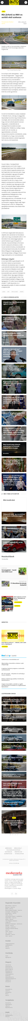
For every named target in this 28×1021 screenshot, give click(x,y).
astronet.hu (8, 965)
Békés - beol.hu (9, 908)
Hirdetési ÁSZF (18, 851)
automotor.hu (8, 966)
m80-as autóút (15, 291)
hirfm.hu (7, 1016)
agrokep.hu (8, 957)
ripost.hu (7, 990)
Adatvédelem (8, 851)
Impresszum (8, 848)
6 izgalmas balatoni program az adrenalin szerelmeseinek (13, 669)
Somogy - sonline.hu (10, 927)
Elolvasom (4, 646)
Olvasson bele (18, 602)
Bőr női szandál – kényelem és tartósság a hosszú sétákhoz (13, 674)
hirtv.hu (7, 946)
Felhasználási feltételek (13, 850)
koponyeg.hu (8, 1004)
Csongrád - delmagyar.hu (11, 911)
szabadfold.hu (8, 945)
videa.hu (7, 1006)
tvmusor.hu (8, 981)
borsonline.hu (8, 989)
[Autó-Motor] (14, 2)
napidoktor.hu (8, 972)
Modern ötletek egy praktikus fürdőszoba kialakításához (13, 679)
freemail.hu (8, 1003)
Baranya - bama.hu (10, 907)
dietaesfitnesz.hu (9, 977)
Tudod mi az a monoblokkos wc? (10, 659)
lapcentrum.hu (9, 1007)
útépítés (21, 291)
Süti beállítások (19, 853)
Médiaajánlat (18, 848)
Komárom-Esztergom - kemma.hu (13, 923)
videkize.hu (8, 980)
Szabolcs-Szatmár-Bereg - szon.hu (11, 929)
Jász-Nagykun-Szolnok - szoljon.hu (11, 921)
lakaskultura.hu (9, 968)
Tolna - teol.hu (8, 931)
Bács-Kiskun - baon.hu (11, 905)
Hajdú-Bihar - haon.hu (10, 917)
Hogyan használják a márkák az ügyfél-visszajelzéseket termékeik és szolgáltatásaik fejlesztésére (14, 685)
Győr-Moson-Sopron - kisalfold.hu (13, 916)
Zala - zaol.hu (8, 936)
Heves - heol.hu (9, 919)
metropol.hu (8, 992)
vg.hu (6, 955)
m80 (8, 291)
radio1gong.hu (9, 1015)
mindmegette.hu (9, 974)
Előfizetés (17, 605)
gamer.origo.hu (9, 969)
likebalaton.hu (8, 971)
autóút (3, 291)
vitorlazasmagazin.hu (10, 978)
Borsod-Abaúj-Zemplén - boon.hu (13, 910)
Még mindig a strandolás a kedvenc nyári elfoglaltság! (13, 664)
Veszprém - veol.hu (10, 934)
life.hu (6, 993)
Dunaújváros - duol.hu (10, 913)
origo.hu (7, 948)
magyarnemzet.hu (9, 943)
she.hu (7, 995)
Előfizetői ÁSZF (8, 853)
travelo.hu (7, 975)
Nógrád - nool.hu (9, 925)
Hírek (3, 11)
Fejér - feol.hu (8, 914)
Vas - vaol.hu (8, 933)
